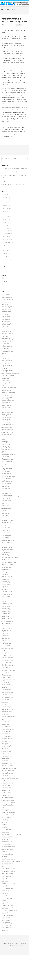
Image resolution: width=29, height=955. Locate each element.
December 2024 (6, 233)
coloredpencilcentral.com (7, 421)
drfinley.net (3, 900)
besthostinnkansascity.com (8, 923)
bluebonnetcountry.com (7, 351)
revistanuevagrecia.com (7, 603)
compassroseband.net (6, 723)
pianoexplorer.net (5, 839)
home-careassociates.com (7, 517)
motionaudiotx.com (6, 917)
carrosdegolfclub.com (6, 402)
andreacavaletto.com (6, 518)
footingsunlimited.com (6, 792)
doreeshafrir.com (5, 608)
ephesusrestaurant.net (6, 847)
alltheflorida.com (5, 878)
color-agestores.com (6, 523)
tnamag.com (4, 728)
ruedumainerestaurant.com (7, 598)
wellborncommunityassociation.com (10, 373)
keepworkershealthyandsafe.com (9, 339)
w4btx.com (4, 466)
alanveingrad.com (5, 652)
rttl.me (2, 918)
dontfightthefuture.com (6, 417)
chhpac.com (4, 913)
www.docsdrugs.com (6, 795)
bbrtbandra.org (5, 350)
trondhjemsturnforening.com (8, 863)
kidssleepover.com (5, 324)
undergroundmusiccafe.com (8, 927)
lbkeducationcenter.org (6, 507)
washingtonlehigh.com (6, 817)
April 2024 (5, 256)
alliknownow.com (5, 561)
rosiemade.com (5, 456)
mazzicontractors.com (6, 844)
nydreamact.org (5, 343)
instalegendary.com (6, 338)
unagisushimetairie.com (7, 345)
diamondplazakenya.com (7, 864)
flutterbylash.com (5, 890)
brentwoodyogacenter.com (7, 810)
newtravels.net (4, 326)
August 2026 (6, 194)
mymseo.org (4, 912)
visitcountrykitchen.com (7, 648)
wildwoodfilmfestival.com (7, 375)
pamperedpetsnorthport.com (8, 454)
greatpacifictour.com (6, 689)
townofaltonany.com (6, 662)
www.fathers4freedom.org (7, 770)
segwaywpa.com (5, 734)
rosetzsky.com (4, 599)
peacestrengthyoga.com (7, 777)
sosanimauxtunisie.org (6, 360)
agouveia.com (4, 908)
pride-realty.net (4, 886)
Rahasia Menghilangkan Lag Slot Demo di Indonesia (15, 168)
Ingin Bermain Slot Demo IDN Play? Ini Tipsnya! (13, 184)
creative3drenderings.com (7, 745)
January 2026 (6, 211)
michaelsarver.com (6, 478)
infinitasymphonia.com (6, 591)
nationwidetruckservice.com (8, 685)
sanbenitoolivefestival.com (7, 540)
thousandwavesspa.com (7, 692)
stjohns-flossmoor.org (6, 674)
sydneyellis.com (5, 486)
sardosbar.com (5, 439)
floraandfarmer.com (6, 405)
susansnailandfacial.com (7, 765)
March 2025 (5, 225)
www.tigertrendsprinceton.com (8, 768)
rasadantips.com (5, 316)
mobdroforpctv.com (6, 537)
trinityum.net (4, 842)
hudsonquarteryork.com (7, 854)
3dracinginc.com (5, 554)
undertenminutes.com (6, 312)
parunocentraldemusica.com (8, 859)
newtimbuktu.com (5, 318)
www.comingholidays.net (7, 549)
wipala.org (3, 525)
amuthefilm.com (5, 586)
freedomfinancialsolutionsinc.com (9, 778)
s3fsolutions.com (5, 407)
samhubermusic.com (6, 928)
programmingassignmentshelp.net (9, 323)
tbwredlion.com (5, 866)
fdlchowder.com (5, 799)
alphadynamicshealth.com (7, 888)
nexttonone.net (4, 760)
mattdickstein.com (5, 753)
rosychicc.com (5, 529)
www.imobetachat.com (6, 751)
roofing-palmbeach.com (7, 415)
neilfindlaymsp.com (6, 696)
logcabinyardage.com (6, 748)
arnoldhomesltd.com (6, 419)
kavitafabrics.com (5, 680)
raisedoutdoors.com (6, 426)
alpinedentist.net (5, 363)
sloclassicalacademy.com (7, 566)
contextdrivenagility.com (7, 613)
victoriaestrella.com (6, 691)
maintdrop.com (5, 356)
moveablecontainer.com (7, 383)
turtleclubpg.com (5, 687)
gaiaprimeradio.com (6, 637)
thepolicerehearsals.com (7, 559)
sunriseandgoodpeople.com (8, 669)
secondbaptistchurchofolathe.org (9, 910)
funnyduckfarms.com (6, 893)
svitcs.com (4, 719)
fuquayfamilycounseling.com (8, 907)
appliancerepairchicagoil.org (8, 334)
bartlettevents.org (5, 382)
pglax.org (3, 664)
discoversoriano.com (6, 545)
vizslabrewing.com (5, 444)
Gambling (18, 25)
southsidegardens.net (6, 841)
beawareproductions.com (7, 611)
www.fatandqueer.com (6, 785)
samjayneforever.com (6, 874)
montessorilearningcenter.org (8, 871)
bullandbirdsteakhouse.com (8, 802)
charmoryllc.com (5, 552)
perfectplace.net (5, 510)
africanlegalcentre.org (6, 593)
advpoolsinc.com (5, 704)
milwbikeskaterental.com (7, 658)
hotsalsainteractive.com (7, 306)
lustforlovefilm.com (6, 588)
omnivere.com (4, 314)
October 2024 (6, 239)
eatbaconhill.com (5, 321)
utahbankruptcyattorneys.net (8, 429)
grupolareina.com (5, 385)
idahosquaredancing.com (7, 434)
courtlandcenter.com (6, 694)
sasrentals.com (5, 475)
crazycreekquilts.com (6, 577)
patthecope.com (5, 718)
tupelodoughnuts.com (6, 458)
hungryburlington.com (6, 626)
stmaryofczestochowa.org (7, 618)
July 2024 (5, 247)
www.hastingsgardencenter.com (9, 837)
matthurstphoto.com (6, 876)
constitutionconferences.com (8, 716)
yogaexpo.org (4, 515)
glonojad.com (4, 601)
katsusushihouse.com (6, 594)
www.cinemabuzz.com (6, 826)
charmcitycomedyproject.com (8, 610)
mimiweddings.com (6, 922)
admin (13, 25)
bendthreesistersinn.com (7, 672)
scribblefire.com (5, 513)
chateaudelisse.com (6, 372)
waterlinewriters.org (6, 739)
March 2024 (5, 259)
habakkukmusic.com (6, 758)
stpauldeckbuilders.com (7, 790)
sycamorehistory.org (6, 831)
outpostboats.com (5, 530)
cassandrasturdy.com (6, 539)
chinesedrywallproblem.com (8, 670)
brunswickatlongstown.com (8, 628)
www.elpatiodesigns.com (7, 853)
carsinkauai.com (5, 881)
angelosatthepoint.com (6, 706)
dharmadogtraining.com (7, 915)
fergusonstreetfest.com (7, 873)
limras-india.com (5, 296)
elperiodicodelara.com (6, 297)
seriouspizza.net (5, 721)
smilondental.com (5, 471)
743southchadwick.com (7, 412)
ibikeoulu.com (4, 615)
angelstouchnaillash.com (7, 468)
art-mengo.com (5, 635)
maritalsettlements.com (7, 657)
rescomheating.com (6, 920)
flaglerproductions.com (7, 572)
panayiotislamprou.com (7, 368)
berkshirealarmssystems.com (8, 442)
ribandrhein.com (5, 502)
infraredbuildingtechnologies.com (9, 399)
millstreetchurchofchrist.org (8, 883)
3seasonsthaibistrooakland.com (9, 512)
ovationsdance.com (6, 500)
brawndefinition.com (6, 574)
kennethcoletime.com (6, 625)
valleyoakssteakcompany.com (8, 709)
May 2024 (5, 253)
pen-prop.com (4, 766)
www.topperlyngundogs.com (8, 772)
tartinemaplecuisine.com (7, 630)
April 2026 (5, 202)
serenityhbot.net (5, 761)
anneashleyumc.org (6, 787)
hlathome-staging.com (6, 481)
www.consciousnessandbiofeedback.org (11, 834)
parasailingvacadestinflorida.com (9, 885)
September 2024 (6, 242)
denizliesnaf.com (5, 714)
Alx (23, 945)
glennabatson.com (5, 569)
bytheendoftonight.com (6, 532)
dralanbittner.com (5, 446)
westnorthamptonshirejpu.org (8, 377)
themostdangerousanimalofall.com (9, 557)
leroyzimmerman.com (6, 898)
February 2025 (6, 228)
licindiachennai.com (6, 301)
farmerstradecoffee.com (7, 746)
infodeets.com (4, 304)
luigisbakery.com (5, 819)
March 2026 (5, 205)
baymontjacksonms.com (7, 660)
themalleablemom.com (6, 623)
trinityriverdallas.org (6, 508)
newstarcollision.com (6, 473)
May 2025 (5, 219)
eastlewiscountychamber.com (8, 562)
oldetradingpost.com (6, 390)
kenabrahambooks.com (7, 583)
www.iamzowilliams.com (7, 836)
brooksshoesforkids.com (7, 729)
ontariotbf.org (4, 336)
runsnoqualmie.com (6, 793)
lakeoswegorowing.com (7, 905)
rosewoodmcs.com (6, 829)
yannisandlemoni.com (6, 448)
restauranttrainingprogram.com (8, 490)
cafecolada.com (5, 544)
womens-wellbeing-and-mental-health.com (11, 496)
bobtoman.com (5, 358)
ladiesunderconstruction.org (8, 392)
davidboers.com (5, 750)
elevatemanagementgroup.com (8, 896)
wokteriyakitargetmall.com (7, 483)
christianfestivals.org (6, 647)
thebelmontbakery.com (6, 329)
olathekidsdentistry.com (7, 459)
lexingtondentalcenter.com (7, 485)
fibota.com (4, 856)
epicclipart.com (5, 353)
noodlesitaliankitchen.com (7, 341)
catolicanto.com (5, 505)
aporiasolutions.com (6, 733)
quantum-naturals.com (6, 869)
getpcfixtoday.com (5, 348)
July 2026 (5, 197)
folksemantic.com (5, 437)
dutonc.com (4, 640)
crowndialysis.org (5, 488)
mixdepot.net (4, 827)
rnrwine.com (4, 903)
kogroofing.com (5, 361)
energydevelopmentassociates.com (9, 404)
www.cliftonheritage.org (7, 805)
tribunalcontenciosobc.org (7, 564)
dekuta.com (4, 824)
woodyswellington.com (7, 849)
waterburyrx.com (5, 702)
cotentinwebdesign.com (7, 388)
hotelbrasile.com (5, 378)
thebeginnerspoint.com (6, 547)
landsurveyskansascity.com (8, 788)
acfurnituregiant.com (6, 311)
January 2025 (6, 230)
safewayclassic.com (6, 331)
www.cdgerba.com (5, 858)
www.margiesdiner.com (7, 797)
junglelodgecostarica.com (7, 645)
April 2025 (5, 222)
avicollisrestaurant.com (7, 697)
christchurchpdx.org (6, 581)
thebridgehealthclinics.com (7, 738)
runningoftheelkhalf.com (7, 773)
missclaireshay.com (6, 294)
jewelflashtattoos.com (6, 346)
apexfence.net (4, 930)
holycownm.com (5, 684)
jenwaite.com (4, 895)
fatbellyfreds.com (5, 851)
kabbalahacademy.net (6, 469)
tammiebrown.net (5, 638)
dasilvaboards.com (6, 567)
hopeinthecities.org (5, 534)
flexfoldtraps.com (5, 780)
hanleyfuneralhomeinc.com (7, 461)
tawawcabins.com (5, 436)
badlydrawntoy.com (6, 755)
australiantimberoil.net (6, 395)
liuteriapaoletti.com (5, 667)
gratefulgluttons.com (6, 535)
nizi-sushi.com (4, 633)
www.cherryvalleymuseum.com (8, 387)
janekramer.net (4, 631)
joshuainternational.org (6, 763)
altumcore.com (5, 724)
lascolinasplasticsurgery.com (8, 804)
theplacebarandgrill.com (7, 701)
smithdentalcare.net (6, 925)
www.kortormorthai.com (7, 783)
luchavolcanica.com (6, 682)
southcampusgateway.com (7, 370)
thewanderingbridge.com (7, 621)
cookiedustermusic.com (7, 677)
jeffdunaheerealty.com (6, 775)
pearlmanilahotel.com (6, 355)
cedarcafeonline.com (6, 309)
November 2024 (6, 236)
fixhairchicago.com (6, 712)
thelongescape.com (6, 642)
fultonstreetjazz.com (6, 380)
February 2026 (6, 208)
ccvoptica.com (5, 815)
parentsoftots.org (5, 743)
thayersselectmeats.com (7, 731)
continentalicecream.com (7, 576)
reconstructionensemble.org (8, 679)
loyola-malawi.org (5, 527)
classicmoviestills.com (6, 542)
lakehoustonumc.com (6, 756)
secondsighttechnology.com (8, 476)
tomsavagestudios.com (7, 495)
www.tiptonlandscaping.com (8, 812)
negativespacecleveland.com (8, 665)
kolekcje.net (4, 503)
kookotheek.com (5, 366)
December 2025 (6, 214)
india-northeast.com (6, 414)
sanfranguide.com (5, 550)
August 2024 (6, 245)
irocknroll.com (4, 431)
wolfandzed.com (5, 822)
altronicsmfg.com (5, 319)
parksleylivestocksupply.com (8, 520)
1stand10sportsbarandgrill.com (9, 464)
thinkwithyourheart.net (6, 427)
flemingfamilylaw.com (6, 901)
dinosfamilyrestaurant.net (7, 397)
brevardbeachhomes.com (7, 409)
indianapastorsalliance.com (8, 707)
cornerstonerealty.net (6, 832)
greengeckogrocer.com (6, 480)
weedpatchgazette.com (6, 449)
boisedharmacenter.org (6, 522)
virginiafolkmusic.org (6, 498)
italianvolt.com (4, 441)
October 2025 (6, 216)
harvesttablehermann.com (7, 400)
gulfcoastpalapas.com (6, 736)
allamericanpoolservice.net (7, 491)
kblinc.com (4, 451)
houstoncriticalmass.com (7, 556)
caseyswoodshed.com (6, 711)
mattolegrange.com (6, 643)
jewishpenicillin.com (6, 493)
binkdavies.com (5, 579)
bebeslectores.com (6, 393)
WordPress (14, 945)
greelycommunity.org (6, 596)
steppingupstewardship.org (7, 814)
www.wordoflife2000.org (7, 432)
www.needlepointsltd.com (7, 800)
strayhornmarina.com (6, 571)
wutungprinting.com (6, 655)
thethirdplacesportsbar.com (8, 846)
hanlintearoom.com (6, 891)
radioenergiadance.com (7, 365)
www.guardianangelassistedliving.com (10, 861)
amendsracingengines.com (7, 782)
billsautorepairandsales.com (8, 868)
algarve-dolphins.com (6, 650)
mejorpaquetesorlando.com (8, 463)
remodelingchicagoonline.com (8, 809)
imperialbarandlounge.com (7, 424)
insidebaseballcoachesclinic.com (9, 880)
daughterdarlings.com (6, 302)
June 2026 (5, 200)
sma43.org (4, 807)
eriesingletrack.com (6, 453)
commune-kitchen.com (6, 584)
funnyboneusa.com (6, 675)
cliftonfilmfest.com (5, 422)
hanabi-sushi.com (5, 820)
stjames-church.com (6, 604)
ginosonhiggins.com (6, 653)
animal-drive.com (5, 726)
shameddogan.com (6, 741)
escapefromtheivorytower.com (8, 410)
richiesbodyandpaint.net (7, 299)
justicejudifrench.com (6, 620)
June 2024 (5, 250)
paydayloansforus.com (7, 328)
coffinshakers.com (5, 616)
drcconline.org (4, 699)
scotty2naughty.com (6, 606)
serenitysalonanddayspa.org (8, 307)
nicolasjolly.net (4, 589)
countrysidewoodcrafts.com (8, 333)
